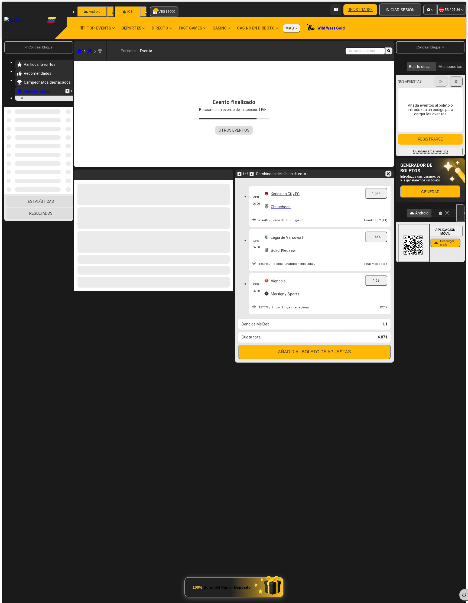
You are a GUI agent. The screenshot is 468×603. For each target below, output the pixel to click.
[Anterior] (67, 91)
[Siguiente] (251, 174)
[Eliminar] (388, 174)
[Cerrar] (460, 265)
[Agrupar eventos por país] (68, 168)
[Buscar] (389, 50)
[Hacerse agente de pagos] (335, 9)
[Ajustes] (430, 10)
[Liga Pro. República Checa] (100, 50)
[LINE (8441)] (79, 50)
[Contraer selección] (61, 168)
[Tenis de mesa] (90, 50)
